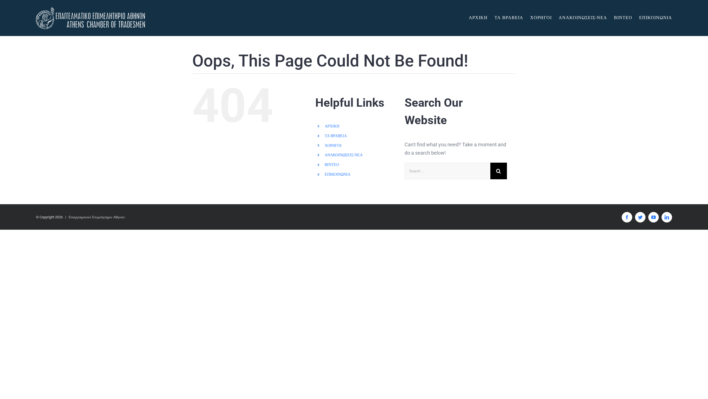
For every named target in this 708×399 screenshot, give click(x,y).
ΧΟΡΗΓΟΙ (333, 145)
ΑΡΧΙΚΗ (332, 126)
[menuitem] (481, 18)
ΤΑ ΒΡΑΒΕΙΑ (336, 136)
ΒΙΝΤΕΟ (332, 164)
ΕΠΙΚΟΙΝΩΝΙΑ (337, 174)
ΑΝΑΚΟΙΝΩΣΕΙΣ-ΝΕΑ (344, 155)
